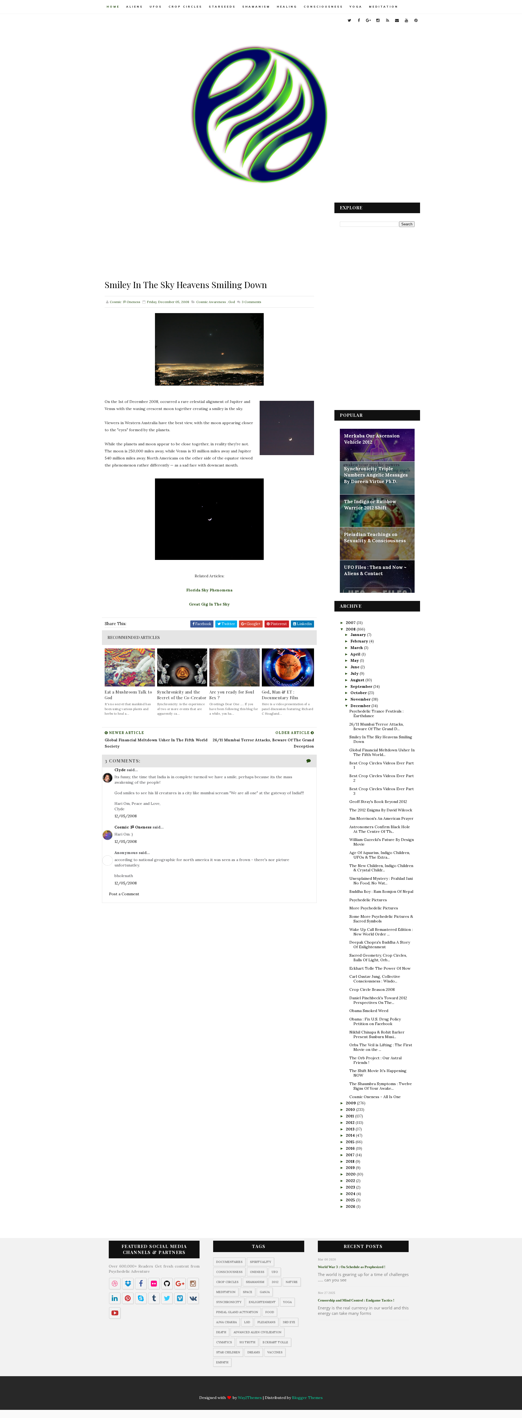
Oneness (257, 1272)
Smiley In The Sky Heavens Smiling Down (380, 739)
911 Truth (247, 1342)
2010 (351, 1109)
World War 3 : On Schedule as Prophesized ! (351, 1267)
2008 (351, 629)
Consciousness (323, 6)
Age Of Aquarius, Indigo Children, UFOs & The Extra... (379, 855)
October (359, 692)
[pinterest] (416, 20)
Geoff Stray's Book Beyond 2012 (378, 801)
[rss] (387, 20)
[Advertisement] (209, 241)
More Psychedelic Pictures (373, 908)
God (231, 302)
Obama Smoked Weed (368, 1010)
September (361, 686)
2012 (351, 1122)
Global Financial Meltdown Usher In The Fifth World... (382, 752)
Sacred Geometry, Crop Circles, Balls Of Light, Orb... (378, 957)
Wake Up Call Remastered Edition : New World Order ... (381, 932)
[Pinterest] (298, 1388)
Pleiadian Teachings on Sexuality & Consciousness (375, 537)
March (357, 647)
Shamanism (256, 6)
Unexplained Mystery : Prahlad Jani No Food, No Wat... (381, 881)
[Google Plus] (245, 1388)
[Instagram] (256, 1388)
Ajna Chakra (226, 1322)
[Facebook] (235, 1388)
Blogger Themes (307, 1397)
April (356, 654)
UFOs (156, 6)
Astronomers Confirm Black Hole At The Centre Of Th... (379, 829)
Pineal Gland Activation (237, 1312)
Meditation (383, 6)
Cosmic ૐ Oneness (132, 827)
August (357, 680)
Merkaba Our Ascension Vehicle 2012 (372, 439)
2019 (351, 1167)
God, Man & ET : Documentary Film (280, 694)
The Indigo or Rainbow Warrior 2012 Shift (370, 505)
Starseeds (222, 6)
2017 (351, 1154)
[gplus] (368, 20)
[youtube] (406, 20)
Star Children (228, 1352)
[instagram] (378, 20)
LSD (247, 1322)
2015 (351, 1141)
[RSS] (266, 1388)
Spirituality (260, 1262)
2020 (351, 1174)
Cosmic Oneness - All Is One (375, 1096)
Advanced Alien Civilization (257, 1332)
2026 (351, 1206)
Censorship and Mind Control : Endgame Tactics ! (356, 1300)
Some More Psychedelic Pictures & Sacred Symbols (381, 919)
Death (221, 1332)
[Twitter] (224, 1388)
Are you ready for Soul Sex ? (231, 694)
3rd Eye (289, 1322)
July (355, 673)
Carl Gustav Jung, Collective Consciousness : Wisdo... (374, 979)
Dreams (253, 1352)
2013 (351, 1129)
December (360, 705)
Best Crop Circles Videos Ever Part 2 (381, 778)
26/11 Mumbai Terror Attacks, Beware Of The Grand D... (376, 726)
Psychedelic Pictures (368, 899)
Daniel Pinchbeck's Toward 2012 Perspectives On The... (378, 1000)
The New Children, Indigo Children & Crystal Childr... (381, 868)
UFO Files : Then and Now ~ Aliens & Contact (375, 570)
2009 (351, 1103)
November (361, 699)
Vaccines (274, 1352)
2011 (350, 1116)
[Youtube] (288, 1388)
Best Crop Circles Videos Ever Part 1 (381, 765)
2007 (351, 622)
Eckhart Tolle (275, 1342)
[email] (397, 20)
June (355, 666)
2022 (351, 1180)
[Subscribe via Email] (277, 1388)
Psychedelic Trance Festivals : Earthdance (376, 713)
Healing (287, 6)
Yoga (356, 6)
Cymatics (224, 1342)
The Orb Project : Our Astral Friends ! (375, 1060)
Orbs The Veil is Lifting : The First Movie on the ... (380, 1047)
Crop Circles (185, 6)
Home (113, 6)
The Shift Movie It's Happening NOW (377, 1073)
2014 (351, 1135)
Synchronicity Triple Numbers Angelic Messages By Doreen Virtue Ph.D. (376, 475)
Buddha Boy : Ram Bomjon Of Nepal (381, 891)
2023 (351, 1187)
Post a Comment (124, 893)
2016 (351, 1148)
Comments (251, 302)
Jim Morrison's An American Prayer (381, 818)
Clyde (120, 769)
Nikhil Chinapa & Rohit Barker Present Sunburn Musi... (377, 1034)
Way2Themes (250, 1397)
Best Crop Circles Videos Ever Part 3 (381, 791)
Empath (222, 1362)
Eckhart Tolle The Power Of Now (380, 968)
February (359, 641)
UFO (275, 1272)
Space (247, 1292)
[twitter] (349, 20)
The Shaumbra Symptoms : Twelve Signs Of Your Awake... (380, 1086)
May (355, 660)
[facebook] (359, 20)
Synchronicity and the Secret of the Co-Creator (182, 694)
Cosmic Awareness (211, 302)
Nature (292, 1282)
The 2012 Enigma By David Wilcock (380, 810)
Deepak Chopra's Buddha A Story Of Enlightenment (379, 944)
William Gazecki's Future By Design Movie (381, 842)
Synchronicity (228, 1302)
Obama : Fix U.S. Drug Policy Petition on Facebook (375, 1021)
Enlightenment (262, 1302)
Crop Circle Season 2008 (372, 989)
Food (269, 1312)
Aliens (134, 6)
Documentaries (229, 1262)
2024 (351, 1193)
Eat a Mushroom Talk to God (128, 694)
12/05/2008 (125, 816)
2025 (351, 1200)
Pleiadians (266, 1322)
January (358, 634)
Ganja (265, 1292)
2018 (351, 1161)
